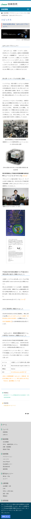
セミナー (5, 478)
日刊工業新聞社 (6, 321)
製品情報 (5, 439)
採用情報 (5, 500)
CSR (4, 488)
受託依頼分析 (6, 466)
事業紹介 (5, 496)
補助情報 (5, 469)
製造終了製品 (6, 449)
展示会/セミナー (7, 473)
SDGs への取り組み (8, 491)
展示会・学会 (6, 476)
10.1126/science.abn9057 (18, 372)
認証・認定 (6, 493)
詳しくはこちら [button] (5, 512)
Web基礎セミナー (7, 464)
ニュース (5, 429)
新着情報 (5, 432)
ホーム (4, 424)
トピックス (23, 13)
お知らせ (5, 434)
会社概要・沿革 (7, 486)
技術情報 (6, 13)
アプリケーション (14, 13)
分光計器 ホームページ (10, 405)
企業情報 (5, 483)
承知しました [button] (5, 516)
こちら (24, 175)
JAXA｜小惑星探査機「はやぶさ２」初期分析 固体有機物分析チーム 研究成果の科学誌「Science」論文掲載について (15, 378)
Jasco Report (6, 461)
